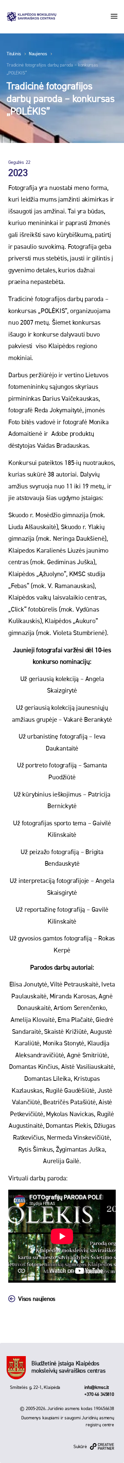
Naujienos (38, 54)
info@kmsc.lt (96, 1387)
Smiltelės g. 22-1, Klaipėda (35, 1387)
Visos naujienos (36, 1299)
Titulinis (14, 54)
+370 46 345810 (99, 1394)
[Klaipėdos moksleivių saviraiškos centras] (31, 17)
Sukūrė (80, 1446)
